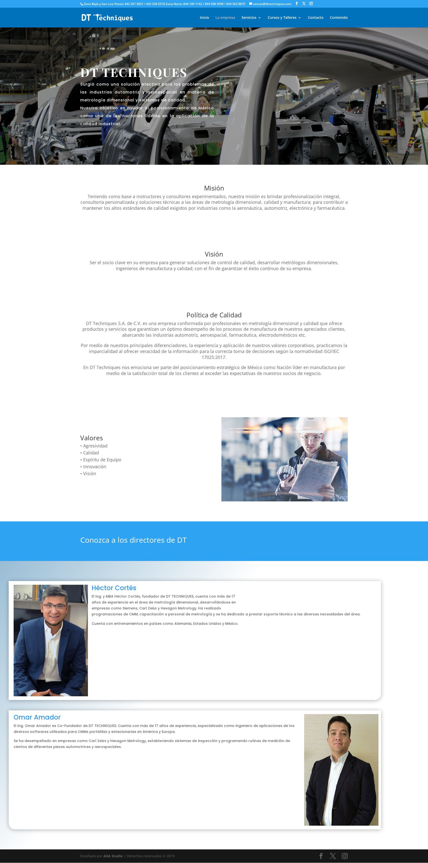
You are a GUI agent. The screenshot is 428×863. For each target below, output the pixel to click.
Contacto (315, 18)
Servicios (248, 18)
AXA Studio (114, 856)
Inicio (204, 18)
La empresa (225, 18)
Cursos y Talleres (282, 18)
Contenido (339, 18)
